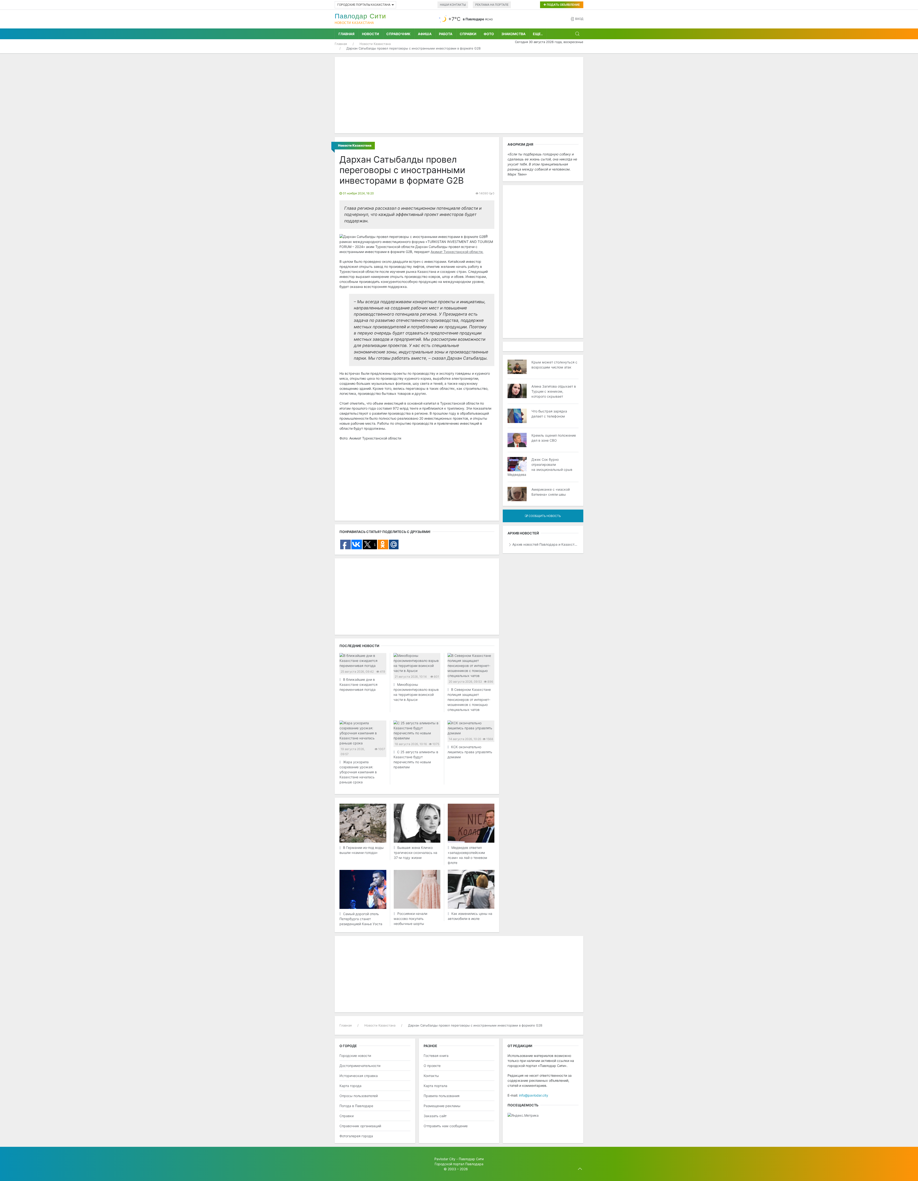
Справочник (398, 34)
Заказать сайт (435, 1116)
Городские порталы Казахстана (363, 4)
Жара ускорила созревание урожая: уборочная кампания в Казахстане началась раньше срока (358, 772)
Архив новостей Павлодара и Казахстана (545, 544)
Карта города (350, 1086)
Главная (347, 34)
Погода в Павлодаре (356, 1106)
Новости (370, 34)
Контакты (431, 1076)
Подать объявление (563, 4)
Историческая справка (358, 1076)
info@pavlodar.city (533, 1095)
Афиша (425, 34)
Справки (468, 34)
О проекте (432, 1066)
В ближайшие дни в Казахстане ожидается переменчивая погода (358, 684)
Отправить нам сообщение (446, 1126)
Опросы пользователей (358, 1096)
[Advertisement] (459, 95)
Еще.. (538, 34)
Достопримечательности (359, 1066)
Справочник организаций (360, 1126)
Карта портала (435, 1086)
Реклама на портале (491, 4)
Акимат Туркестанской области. (457, 252)
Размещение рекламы (442, 1106)
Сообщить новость (544, 516)
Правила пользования (441, 1096)
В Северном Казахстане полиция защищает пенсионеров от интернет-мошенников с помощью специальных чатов (469, 699)
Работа (445, 34)
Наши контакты (453, 4)
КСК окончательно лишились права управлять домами (470, 752)
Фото (489, 34)
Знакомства (513, 34)
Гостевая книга (436, 1056)
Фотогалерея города (356, 1136)
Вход (579, 19)
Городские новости (355, 1056)
